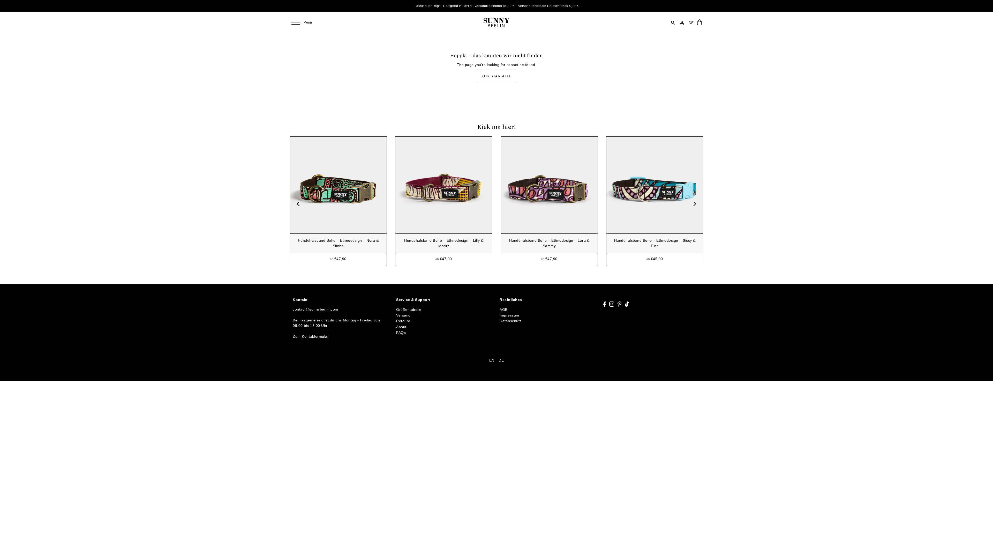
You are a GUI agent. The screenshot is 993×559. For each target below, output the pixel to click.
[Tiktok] (627, 304)
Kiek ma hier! (496, 127)
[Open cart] (699, 22)
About (401, 327)
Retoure (403, 321)
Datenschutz (511, 321)
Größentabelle (409, 309)
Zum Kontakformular (311, 336)
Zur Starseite (496, 76)
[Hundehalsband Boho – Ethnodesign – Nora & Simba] (338, 185)
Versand (403, 315)
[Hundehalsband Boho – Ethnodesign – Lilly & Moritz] (443, 185)
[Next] (694, 203)
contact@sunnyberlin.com (315, 309)
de (691, 23)
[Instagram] (611, 304)
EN (491, 360)
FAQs (401, 332)
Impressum (509, 315)
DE (501, 360)
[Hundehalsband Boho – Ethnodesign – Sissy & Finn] (654, 185)
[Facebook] (604, 304)
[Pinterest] (620, 304)
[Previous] (298, 203)
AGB (504, 309)
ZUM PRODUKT (338, 256)
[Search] (673, 23)
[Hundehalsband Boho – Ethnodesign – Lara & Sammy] (549, 185)
